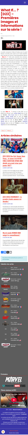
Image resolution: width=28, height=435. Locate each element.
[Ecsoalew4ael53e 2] (14, 94)
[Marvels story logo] (14, 379)
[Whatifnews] (14, 45)
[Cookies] (3, 432)
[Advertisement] (14, 360)
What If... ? (9, 130)
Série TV (3, 130)
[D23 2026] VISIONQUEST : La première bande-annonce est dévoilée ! (12, 199)
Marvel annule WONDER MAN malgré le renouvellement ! (12, 234)
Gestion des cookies (14, 433)
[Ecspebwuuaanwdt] (14, 103)
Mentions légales (14, 430)
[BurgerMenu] (25, 2)
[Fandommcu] (14, 385)
